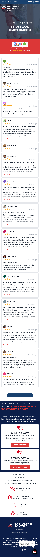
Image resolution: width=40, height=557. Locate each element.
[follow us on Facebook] (22, 550)
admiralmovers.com (20, 529)
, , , (22, 483)
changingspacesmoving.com (20, 532)
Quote (33, 2)
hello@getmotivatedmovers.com (22, 480)
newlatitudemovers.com (19, 535)
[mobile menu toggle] (37, 8)
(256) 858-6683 (20, 467)
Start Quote (20, 445)
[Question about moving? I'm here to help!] (27, 545)
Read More (6, 139)
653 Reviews (26, 50)
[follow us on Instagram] (25, 550)
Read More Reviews (19, 395)
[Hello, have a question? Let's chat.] (34, 551)
